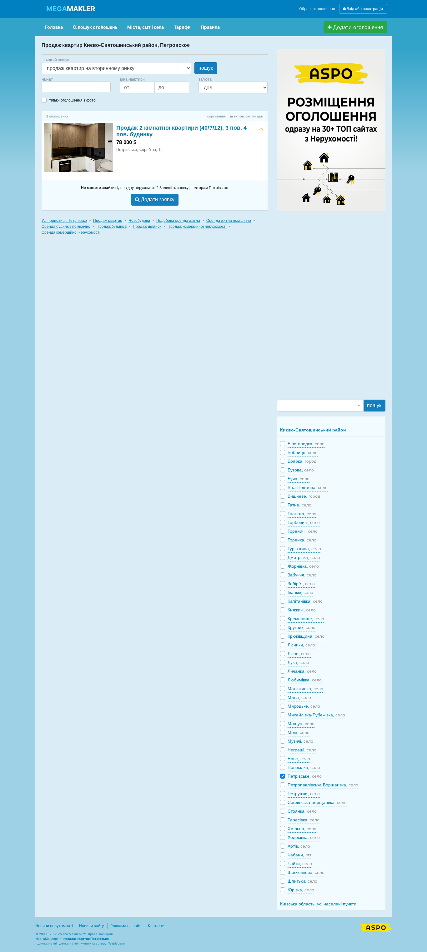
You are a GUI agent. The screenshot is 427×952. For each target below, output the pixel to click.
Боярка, (302, 461)
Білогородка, (306, 443)
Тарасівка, (303, 819)
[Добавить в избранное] (261, 128)
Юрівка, (301, 889)
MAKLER (70, 9)
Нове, (299, 758)
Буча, (298, 478)
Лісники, (301, 644)
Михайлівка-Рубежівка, (316, 714)
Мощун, (301, 723)
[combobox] (76, 87)
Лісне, (299, 653)
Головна (54, 27)
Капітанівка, (305, 601)
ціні (247, 116)
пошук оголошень (97, 27)
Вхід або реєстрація (364, 8)
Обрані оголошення (317, 8)
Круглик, (301, 627)
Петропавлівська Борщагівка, (323, 784)
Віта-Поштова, (308, 487)
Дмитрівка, (304, 557)
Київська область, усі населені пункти (318, 903)
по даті (257, 116)
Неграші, (302, 749)
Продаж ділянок (147, 226)
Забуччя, (302, 574)
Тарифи (182, 27)
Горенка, (302, 539)
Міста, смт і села (145, 27)
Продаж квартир (107, 220)
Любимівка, (305, 679)
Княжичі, (302, 609)
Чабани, (299, 854)
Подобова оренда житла (178, 220)
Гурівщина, (304, 548)
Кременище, (306, 618)
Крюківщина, (306, 636)
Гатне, (299, 504)
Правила (210, 27)
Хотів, (299, 846)
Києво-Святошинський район (313, 429)
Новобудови (139, 220)
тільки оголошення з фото (72, 100)
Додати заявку (157, 199)
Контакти (156, 925)
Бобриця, (303, 452)
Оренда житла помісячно (228, 220)
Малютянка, (305, 688)
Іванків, (300, 592)
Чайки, (300, 863)
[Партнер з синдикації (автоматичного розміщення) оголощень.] (376, 927)
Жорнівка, (303, 566)
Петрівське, (305, 776)
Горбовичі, (304, 522)
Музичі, (300, 741)
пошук (205, 68)
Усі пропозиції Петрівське (64, 220)
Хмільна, (302, 828)
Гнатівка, (302, 513)
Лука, (298, 662)
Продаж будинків (112, 226)
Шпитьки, (302, 881)
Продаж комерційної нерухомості (197, 226)
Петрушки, (304, 793)
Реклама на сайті (126, 925)
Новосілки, (304, 767)
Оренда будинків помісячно (66, 226)
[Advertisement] (324, 305)
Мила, (299, 697)
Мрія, (298, 732)
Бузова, (301, 469)
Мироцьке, (304, 706)
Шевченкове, (306, 872)
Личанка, (302, 671)
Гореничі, (303, 531)
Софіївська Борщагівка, (317, 802)
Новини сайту (91, 925)
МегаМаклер (47, 938)
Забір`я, (301, 583)
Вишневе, (304, 496)
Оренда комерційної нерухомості (71, 232)
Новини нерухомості (54, 925)
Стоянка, (302, 811)
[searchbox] (53, 87)
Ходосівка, (304, 837)
